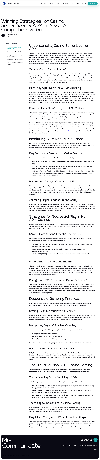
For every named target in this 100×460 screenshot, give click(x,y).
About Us (82, 455)
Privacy (87, 455)
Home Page (63, 446)
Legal (95, 455)
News (70, 446)
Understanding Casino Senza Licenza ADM (14, 48)
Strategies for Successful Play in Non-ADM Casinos (15, 55)
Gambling (3, 17)
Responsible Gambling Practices (15, 59)
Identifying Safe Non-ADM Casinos (15, 51)
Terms (91, 455)
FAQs (76, 446)
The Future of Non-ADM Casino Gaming (15, 63)
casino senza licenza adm (67, 131)
